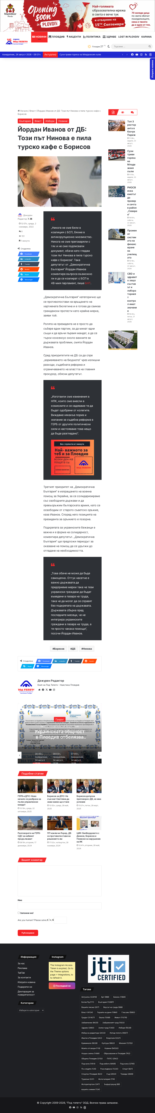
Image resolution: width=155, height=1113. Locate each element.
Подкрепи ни (25, 987)
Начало (24, 111)
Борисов (59, 648)
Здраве (111, 36)
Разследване (109, 1069)
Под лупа (88, 1064)
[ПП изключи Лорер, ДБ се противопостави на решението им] (59, 823)
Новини (40, 36)
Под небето (108, 1064)
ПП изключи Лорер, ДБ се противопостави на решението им (59, 836)
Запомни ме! (27, 913)
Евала (104, 1017)
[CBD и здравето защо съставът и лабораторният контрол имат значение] (116, 277)
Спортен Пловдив (91, 1074)
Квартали (113, 1038)
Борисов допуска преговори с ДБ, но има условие (89, 799)
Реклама (22, 968)
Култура (108, 1043)
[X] (46, 690)
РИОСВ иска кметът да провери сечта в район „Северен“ (89, 54)
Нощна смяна (90, 1053)
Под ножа (127, 1064)
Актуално (67, 719)
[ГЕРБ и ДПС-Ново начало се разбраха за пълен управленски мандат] (30, 786)
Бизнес (119, 997)
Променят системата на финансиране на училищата (132, 244)
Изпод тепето (119, 1033)
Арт (105, 997)
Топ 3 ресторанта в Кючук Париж (131, 128)
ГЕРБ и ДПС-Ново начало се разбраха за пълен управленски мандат (29, 800)
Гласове (128, 1012)
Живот (120, 1017)
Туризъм (87, 1079)
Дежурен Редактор (51, 680)
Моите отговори (90, 1048)
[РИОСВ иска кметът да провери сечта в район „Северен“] (116, 191)
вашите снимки (90, 1089)
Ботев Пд (87, 1002)
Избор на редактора (93, 1033)
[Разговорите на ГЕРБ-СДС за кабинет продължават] (30, 823)
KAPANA (146, 36)
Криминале (89, 1043)
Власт (33, 111)
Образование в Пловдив (117, 1053)
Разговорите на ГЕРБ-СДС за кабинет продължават (29, 836)
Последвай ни (63, 985)
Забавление (89, 1022)
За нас (21, 963)
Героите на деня (107, 1012)
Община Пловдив (92, 1058)
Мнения (126, 1043)
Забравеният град (113, 1022)
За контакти (24, 977)
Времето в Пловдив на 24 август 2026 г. (67, 734)
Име (20, 900)
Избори (50, 120)
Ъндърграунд (112, 1084)
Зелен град (106, 1028)
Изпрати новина (26, 982)
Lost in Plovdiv (128, 36)
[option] (67, 733)
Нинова (87, 648)
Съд (111, 1074)
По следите (88, 1069)
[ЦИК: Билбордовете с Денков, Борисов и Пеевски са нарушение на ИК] (89, 823)
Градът (88, 1017)
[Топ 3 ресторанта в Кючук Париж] (116, 125)
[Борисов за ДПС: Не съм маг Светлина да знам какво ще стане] (59, 786)
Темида (126, 1074)
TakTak (21, 972)
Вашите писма (90, 1007)
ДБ (73, 648)
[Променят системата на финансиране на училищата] (116, 234)
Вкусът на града (113, 1007)
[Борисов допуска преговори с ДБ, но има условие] (89, 786)
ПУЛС (112, 1058)
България (25, 120)
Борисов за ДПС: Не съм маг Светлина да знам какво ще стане (58, 799)
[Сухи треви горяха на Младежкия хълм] (116, 155)
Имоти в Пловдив (91, 1038)
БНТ (88, 283)
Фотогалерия (106, 1079)
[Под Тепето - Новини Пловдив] (16, 42)
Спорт (127, 1069)
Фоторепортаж (90, 1084)
